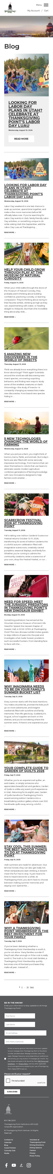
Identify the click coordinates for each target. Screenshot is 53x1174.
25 (28, 987)
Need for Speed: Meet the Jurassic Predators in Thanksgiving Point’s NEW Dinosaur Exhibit (26, 606)
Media (6, 1153)
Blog (6, 1145)
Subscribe (12, 1092)
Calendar (7, 1142)
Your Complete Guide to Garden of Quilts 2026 (26, 769)
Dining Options (36, 1148)
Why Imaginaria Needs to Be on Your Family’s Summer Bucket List (24, 689)
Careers (33, 1150)
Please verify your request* (17, 1074)
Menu (39, 5)
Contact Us (8, 1140)
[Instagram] (29, 1165)
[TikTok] (21, 1165)
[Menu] (46, 5)
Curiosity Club (9, 1151)
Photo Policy (35, 1156)
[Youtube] (14, 1165)
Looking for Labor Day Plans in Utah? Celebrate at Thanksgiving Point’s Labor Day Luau (25, 191)
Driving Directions (37, 1145)
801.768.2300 (10, 1120)
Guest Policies (10, 1148)
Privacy (32, 1153)
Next (32, 987)
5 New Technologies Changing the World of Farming (26, 441)
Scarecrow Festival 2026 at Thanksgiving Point (23, 523)
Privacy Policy (23, 1064)
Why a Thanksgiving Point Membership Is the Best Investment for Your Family (26, 932)
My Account (33, 10)
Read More (21, 138)
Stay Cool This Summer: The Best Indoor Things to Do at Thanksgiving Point (25, 851)
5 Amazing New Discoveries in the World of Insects (20, 357)
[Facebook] (6, 1165)
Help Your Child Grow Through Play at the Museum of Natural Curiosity (24, 274)
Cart (46, 10)
